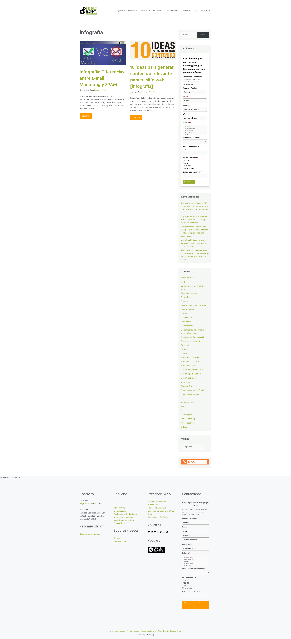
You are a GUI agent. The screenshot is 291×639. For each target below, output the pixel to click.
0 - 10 (187, 161)
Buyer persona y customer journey (192, 287)
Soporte (117, 538)
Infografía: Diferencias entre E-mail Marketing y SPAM (102, 79)
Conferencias (186, 10)
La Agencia (119, 10)
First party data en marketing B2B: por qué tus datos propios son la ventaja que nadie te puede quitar (194, 231)
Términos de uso (133, 631)
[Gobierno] (195, 135)
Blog (195, 10)
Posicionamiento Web (190, 394)
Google (184, 353)
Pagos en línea (120, 541)
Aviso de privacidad (117, 631)
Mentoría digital (173, 10)
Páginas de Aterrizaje (157, 508)
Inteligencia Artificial (190, 357)
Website (186, 114)
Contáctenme (189, 182)
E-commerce (186, 317)
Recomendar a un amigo (90, 534)
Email (185, 97)
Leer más (86, 116)
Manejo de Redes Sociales (192, 370)
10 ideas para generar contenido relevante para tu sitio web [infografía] (152, 77)
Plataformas (157, 10)
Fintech (184, 349)
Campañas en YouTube (158, 517)
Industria (187, 123)
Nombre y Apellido (190, 88)
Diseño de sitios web (157, 501)
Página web (187, 544)
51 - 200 (188, 166)
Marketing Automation (191, 374)
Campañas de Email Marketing (161, 511)
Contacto (203, 10)
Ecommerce (186, 321)
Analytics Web (187, 278)
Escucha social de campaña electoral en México (192, 331)
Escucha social (187, 326)
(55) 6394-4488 (86, 503)
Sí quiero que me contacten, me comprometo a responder (195, 605)
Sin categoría (186, 414)
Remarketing (119, 508)
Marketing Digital (188, 378)
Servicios (131, 10)
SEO (182, 410)
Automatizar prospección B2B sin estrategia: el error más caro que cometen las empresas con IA (194, 208)
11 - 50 (187, 163)
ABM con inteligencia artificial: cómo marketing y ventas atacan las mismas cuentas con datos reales (195, 255)
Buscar (203, 35)
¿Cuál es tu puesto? (191, 137)
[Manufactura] (195, 133)
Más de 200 (189, 168)
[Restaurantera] (195, 129)
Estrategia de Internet (190, 341)
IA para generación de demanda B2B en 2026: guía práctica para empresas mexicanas (194, 219)
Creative (184, 301)
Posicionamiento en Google (193, 390)
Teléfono (187, 105)
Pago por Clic (186, 386)
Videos (184, 427)
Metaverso (185, 382)
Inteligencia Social (189, 365)
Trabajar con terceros (149, 631)
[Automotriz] (195, 131)
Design (184, 313)
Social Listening (188, 419)
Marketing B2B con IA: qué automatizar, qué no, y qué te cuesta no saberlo (193, 243)
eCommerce (153, 505)
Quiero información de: (192, 172)
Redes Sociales (187, 402)
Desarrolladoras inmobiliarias (193, 305)
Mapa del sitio (163, 631)
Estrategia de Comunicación (193, 337)
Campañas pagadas (189, 293)
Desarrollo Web (187, 309)
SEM (183, 406)
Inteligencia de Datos (190, 361)
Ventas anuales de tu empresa (191, 147)
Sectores (143, 10)
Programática (119, 523)
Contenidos (186, 297)
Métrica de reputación (123, 517)
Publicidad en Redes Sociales (126, 514)
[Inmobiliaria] (195, 127)
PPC (182, 398)
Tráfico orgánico (188, 423)
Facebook (185, 345)
